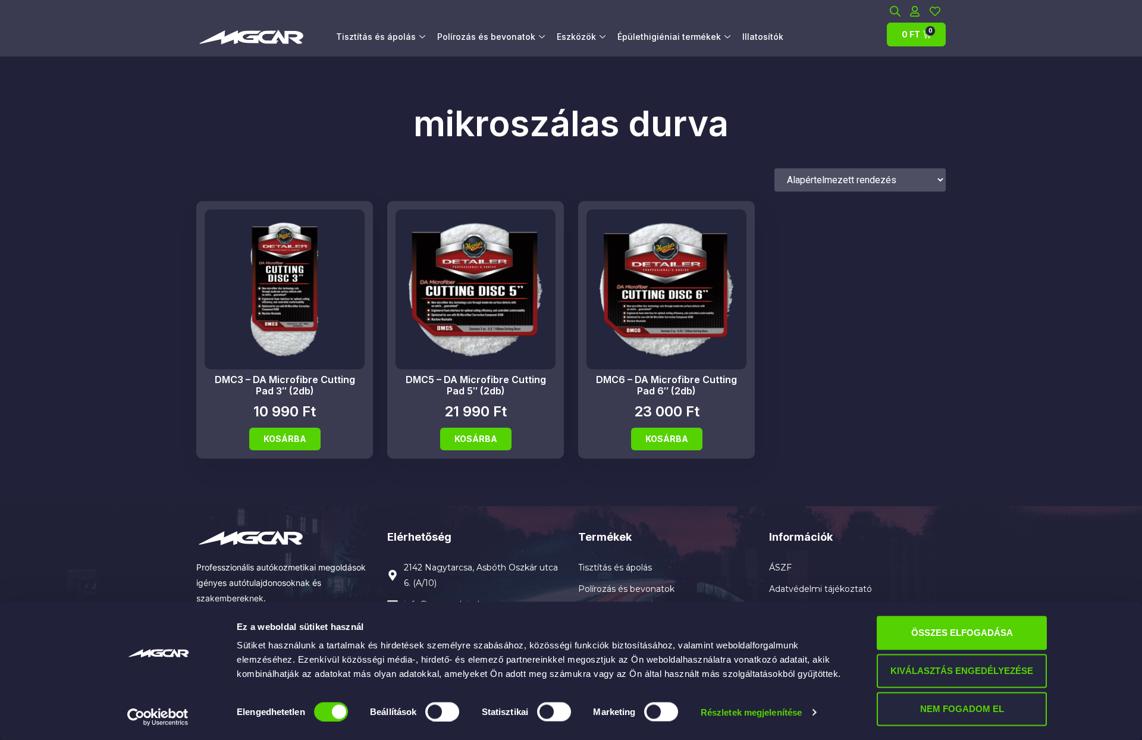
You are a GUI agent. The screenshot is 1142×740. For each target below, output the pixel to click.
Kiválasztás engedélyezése (961, 671)
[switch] (442, 711)
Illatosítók (762, 37)
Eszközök (576, 37)
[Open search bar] (895, 11)
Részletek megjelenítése (751, 712)
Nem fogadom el (962, 709)
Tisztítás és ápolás (376, 37)
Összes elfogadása (962, 633)
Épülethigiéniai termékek (669, 37)
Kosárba (284, 439)
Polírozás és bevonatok (486, 37)
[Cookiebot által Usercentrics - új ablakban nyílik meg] (158, 717)
